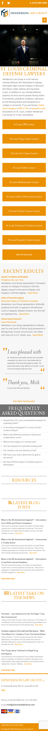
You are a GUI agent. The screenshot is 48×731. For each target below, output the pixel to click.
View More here (8, 579)
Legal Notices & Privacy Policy (12, 725)
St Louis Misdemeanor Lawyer (24, 182)
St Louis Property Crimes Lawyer (24, 239)
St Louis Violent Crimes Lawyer (24, 211)
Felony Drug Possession (11, 319)
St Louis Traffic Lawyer (24, 167)
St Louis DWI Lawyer (24, 124)
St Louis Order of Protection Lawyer (24, 196)
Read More (32, 293)
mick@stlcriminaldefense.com (21, 704)
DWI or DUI (23, 108)
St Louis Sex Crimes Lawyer (24, 153)
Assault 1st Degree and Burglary (14, 277)
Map (3, 690)
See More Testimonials (24, 401)
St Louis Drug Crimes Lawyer (24, 138)
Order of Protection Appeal (12, 298)
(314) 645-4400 (39, 3)
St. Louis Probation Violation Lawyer (24, 225)
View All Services (24, 254)
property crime (38, 108)
